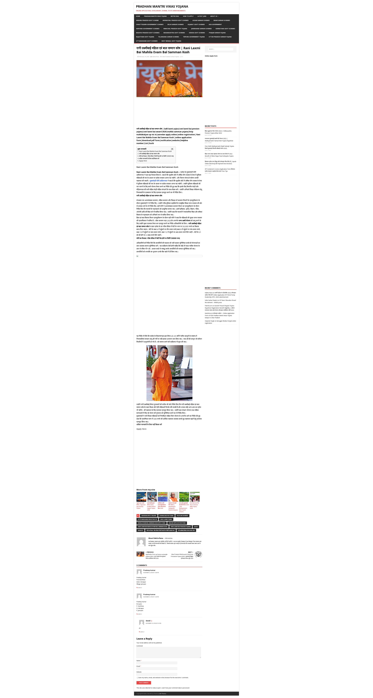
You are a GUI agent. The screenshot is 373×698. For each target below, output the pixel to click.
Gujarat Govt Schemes (196, 24)
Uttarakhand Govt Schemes (147, 41)
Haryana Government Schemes (147, 29)
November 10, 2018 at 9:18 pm (153, 623)
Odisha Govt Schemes (197, 33)
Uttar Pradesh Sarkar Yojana (220, 37)
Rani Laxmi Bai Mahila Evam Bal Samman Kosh (155, 151)
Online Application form (177, 523)
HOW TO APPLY (188, 16)
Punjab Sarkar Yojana (217, 33)
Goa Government (215, 24)
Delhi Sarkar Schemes (175, 24)
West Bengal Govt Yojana (171, 41)
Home (138, 16)
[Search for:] (220, 49)
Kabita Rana (155, 56)
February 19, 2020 (144, 56)
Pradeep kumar (149, 570)
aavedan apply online (148, 515)
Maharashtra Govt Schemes (174, 33)
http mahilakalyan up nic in (147, 519)
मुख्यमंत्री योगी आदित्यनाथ (158, 180)
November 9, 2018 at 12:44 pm (151, 597)
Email (138, 666)
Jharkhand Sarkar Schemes (201, 29)
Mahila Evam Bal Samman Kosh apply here (151, 523)
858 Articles (169, 538)
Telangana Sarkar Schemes (168, 37)
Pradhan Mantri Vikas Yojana (155, 16)
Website (140, 530)
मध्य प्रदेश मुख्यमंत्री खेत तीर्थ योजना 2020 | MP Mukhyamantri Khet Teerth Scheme (184, 507)
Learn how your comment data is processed (175, 688)
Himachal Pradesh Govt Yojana (175, 29)
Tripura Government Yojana (194, 37)
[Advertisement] (169, 112)
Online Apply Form (211, 56)
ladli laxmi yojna (166, 519)
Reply (140, 588)
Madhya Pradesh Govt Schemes (147, 33)
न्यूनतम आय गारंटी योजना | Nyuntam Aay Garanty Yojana (141, 505)
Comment (139, 646)
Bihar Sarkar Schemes (222, 20)
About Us (213, 16)
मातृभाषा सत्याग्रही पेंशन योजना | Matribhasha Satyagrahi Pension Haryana (173, 506)
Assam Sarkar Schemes (201, 20)
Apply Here (143, 161)
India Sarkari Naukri (211, 300)
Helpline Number (182, 515)
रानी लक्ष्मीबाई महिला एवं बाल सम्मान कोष (149, 154)
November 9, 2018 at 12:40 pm (151, 572)
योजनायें (148, 621)
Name (138, 660)
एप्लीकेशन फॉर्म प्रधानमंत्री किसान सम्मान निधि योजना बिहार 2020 (162, 505)
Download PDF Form (166, 515)
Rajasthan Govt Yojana (145, 37)
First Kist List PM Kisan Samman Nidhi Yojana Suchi (194, 505)
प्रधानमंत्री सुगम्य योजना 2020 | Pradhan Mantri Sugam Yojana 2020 (151, 506)
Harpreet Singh (209, 321)
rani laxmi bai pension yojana (181, 527)
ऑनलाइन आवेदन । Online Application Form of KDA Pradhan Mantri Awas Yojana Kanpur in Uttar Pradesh (219, 315)
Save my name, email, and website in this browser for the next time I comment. (163, 677)
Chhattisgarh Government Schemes (149, 24)
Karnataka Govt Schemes (225, 29)
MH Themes (163, 694)
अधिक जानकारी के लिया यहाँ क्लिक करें (149, 158)
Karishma (208, 313)
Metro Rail (175, 16)
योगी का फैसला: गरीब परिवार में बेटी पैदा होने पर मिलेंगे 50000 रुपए (156, 156)
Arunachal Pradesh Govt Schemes (176, 20)
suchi (196, 527)
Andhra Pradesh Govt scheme (147, 20)
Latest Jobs (201, 16)
